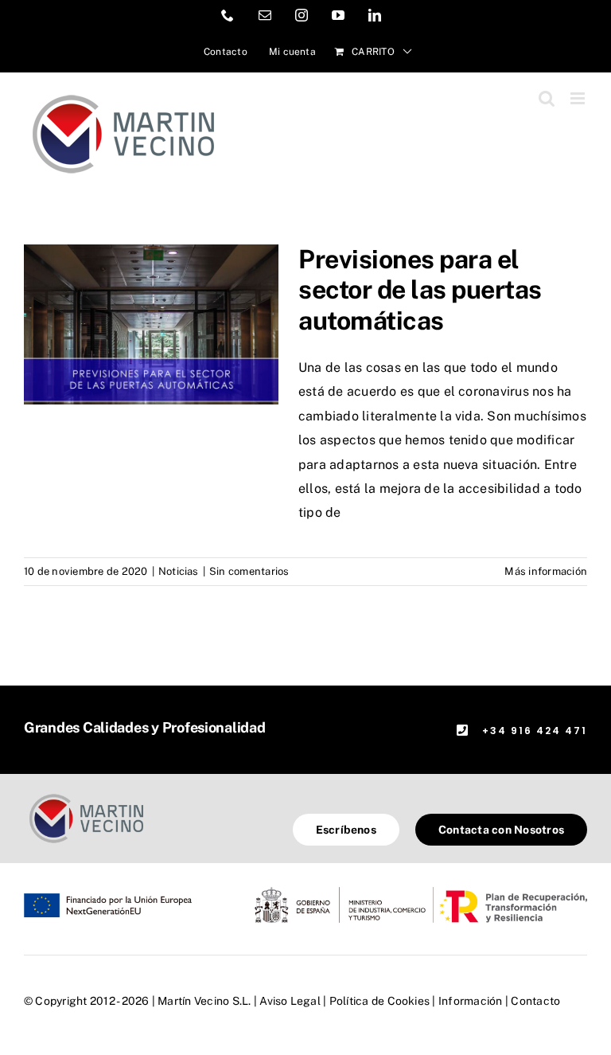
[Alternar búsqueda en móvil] (547, 98)
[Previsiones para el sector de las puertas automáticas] (151, 324)
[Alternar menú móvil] (578, 98)
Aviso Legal (290, 1000)
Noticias (178, 571)
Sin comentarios (249, 571)
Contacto (535, 1000)
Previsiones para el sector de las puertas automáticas (420, 289)
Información (470, 1000)
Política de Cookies (379, 1000)
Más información (545, 571)
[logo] (86, 795)
